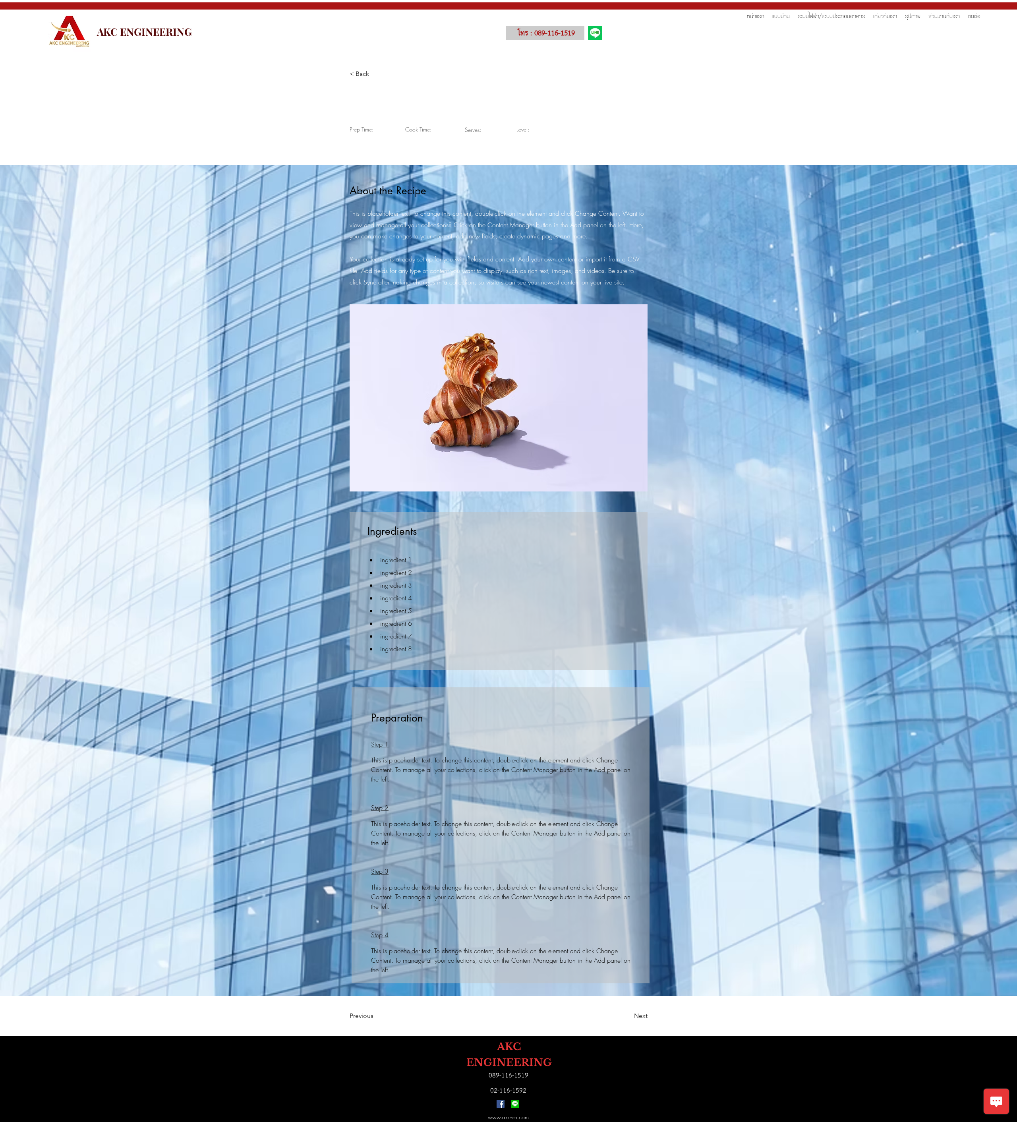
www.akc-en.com (508, 1117)
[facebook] (501, 1104)
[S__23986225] (515, 1104)
